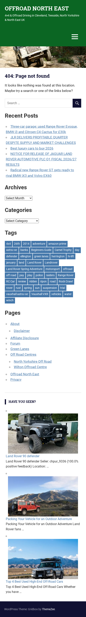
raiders (50, 275)
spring (28, 287)
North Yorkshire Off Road (33, 361)
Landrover (51, 262)
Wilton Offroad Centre (30, 367)
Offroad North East (24, 374)
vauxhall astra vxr (17, 294)
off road (11, 275)
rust (18, 287)
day (77, 249)
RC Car (10, 281)
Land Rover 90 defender (22, 456)
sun (37, 287)
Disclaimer (22, 331)
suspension (50, 287)
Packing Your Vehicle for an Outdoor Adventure (39, 519)
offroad (67, 269)
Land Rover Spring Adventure (24, 269)
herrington (58, 256)
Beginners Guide (41, 249)
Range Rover (66, 275)
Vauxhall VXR (39, 294)
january (11, 262)
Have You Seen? (22, 401)
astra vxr (11, 249)
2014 (26, 243)
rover (9, 287)
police (39, 275)
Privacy (15, 380)
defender (11, 256)
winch (10, 300)
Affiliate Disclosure (24, 338)
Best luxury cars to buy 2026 (31, 148)
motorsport (53, 269)
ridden (33, 281)
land (21, 262)
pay (21, 275)
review (22, 281)
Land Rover (34, 262)
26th (17, 243)
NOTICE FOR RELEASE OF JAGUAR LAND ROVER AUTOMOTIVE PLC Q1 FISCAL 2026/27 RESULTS (41, 159)
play (29, 275)
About (15, 324)
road (53, 281)
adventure (39, 243)
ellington (25, 256)
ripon (43, 281)
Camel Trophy (63, 249)
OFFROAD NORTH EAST (37, 8)
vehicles (56, 294)
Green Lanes (19, 349)
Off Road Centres (23, 354)
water (68, 294)
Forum (15, 343)
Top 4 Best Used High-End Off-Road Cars (34, 581)
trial (62, 287)
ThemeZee (48, 609)
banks (24, 249)
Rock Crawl (66, 281)
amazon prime (57, 243)
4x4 (8, 243)
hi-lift (71, 256)
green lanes (41, 256)
